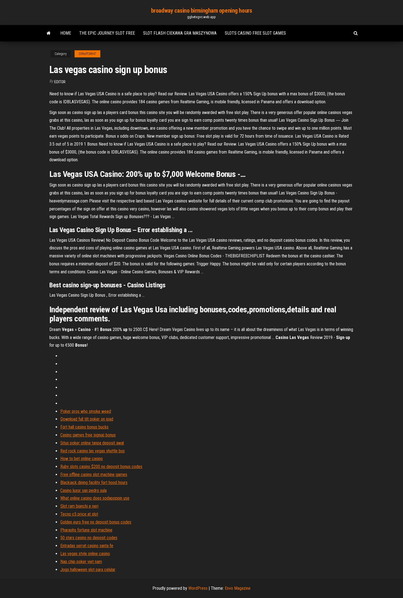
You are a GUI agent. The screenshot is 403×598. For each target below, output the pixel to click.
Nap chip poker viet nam (81, 561)
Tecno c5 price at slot (79, 514)
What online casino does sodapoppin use (94, 498)
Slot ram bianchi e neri (79, 506)
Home (65, 33)
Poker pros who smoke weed (85, 411)
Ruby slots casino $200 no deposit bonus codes (101, 466)
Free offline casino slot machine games (93, 474)
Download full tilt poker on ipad (86, 419)
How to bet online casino (81, 458)
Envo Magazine (238, 588)
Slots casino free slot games (255, 33)
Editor (60, 82)
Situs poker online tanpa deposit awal (92, 443)
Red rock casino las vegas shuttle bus (92, 451)
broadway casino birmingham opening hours (201, 10)
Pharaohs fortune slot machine (86, 530)
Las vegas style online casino (85, 553)
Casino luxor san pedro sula (83, 490)
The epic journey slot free (107, 33)
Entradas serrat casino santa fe (86, 545)
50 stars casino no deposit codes (88, 537)
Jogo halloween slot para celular (87, 569)
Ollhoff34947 (87, 54)
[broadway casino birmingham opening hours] (48, 33)
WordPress (198, 588)
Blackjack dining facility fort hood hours (93, 482)
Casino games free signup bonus (88, 435)
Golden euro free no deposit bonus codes (95, 522)
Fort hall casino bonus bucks (84, 427)
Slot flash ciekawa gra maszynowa (180, 33)
